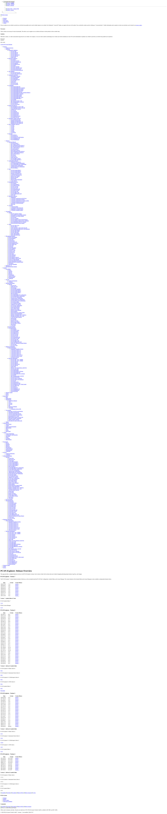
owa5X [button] (12, 127)
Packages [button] (10, 271)
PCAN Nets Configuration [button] (16, 305)
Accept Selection (8, 44)
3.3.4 (2, 738)
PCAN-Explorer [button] (11, 326)
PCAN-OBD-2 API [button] (15, 192)
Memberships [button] (8, 427)
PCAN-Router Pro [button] (15, 114)
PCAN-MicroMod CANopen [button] (17, 371)
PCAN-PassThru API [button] (15, 189)
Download (3, 690)
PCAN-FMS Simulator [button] (15, 289)
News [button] (7, 429)
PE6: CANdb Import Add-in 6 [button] (17, 152)
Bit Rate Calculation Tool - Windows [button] (18, 314)
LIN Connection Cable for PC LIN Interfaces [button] (20, 229)
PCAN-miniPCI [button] (11, 249)
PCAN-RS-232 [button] (11, 252)
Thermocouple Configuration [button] (17, 165)
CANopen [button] (10, 205)
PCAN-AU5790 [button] (14, 83)
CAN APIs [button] (10, 407)
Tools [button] (9, 169)
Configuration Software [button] (13, 160)
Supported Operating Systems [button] (17, 349)
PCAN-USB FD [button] (14, 52)
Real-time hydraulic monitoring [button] (14, 418)
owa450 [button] (12, 129)
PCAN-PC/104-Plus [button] (15, 66)
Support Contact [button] (9, 392)
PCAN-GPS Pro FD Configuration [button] (18, 300)
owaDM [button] (12, 131)
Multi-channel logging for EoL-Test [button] (15, 417)
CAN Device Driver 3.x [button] (16, 352)
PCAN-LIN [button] (13, 110)
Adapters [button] (10, 212)
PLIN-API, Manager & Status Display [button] (19, 343)
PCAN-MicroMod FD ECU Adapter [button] (18, 222)
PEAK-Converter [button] (14, 177)
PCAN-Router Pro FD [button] (15, 116)
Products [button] (5, 18)
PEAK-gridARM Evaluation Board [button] (15, 262)
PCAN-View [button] (13, 156)
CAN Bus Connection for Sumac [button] (18, 199)
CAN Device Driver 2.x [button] (16, 353)
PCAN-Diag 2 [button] (14, 134)
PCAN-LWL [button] (13, 80)
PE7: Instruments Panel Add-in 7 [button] (17, 145)
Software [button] (7, 140)
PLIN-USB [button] (13, 57)
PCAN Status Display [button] (15, 306)
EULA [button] (7, 394)
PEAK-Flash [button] (13, 178)
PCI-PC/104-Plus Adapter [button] (16, 213)
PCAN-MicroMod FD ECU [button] (17, 91)
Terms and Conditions (7, 801)
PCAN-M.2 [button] (13, 65)
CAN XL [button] (10, 404)
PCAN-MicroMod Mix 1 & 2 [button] (17, 97)
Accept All (3, 44)
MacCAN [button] (13, 204)
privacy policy (139, 25)
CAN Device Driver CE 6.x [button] (17, 354)
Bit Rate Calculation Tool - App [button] (17, 316)
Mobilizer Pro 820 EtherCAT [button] (17, 122)
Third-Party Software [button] (12, 196)
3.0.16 (2, 742)
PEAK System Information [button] (16, 179)
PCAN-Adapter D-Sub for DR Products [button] (19, 219)
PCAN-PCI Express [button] (15, 60)
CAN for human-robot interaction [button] (15, 414)
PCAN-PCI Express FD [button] (16, 62)
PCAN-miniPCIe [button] (14, 63)
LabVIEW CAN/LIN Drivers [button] (17, 203)
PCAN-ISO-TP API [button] (15, 190)
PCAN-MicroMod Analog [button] (16, 94)
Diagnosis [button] (10, 133)
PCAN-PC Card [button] (11, 250)
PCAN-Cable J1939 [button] (15, 231)
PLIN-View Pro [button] (14, 157)
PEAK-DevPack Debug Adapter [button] (17, 223)
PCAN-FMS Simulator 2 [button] (16, 159)
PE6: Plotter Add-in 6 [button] (15, 150)
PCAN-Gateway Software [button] (16, 378)
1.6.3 (2, 747)
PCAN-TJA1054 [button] (14, 84)
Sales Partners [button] (8, 439)
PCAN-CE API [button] (14, 345)
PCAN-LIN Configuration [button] (16, 297)
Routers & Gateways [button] (12, 105)
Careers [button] (7, 425)
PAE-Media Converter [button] (15, 76)
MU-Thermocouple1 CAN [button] (16, 100)
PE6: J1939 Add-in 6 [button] (15, 153)
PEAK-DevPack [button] (14, 391)
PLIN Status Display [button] (15, 307)
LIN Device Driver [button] (15, 357)
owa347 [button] (12, 125)
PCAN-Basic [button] (13, 183)
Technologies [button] (8, 399)
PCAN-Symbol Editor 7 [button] (16, 172)
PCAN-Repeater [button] (14, 78)
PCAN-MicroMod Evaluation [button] (17, 93)
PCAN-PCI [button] (13, 59)
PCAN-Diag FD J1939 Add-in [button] (17, 137)
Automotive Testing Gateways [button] (14, 118)
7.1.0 (2, 603)
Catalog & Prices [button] (11, 276)
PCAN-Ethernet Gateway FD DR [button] (18, 107)
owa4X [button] (12, 130)
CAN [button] (9, 401)
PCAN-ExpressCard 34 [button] (13, 243)
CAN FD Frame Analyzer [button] (16, 174)
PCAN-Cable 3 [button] (14, 226)
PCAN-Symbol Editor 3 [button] (16, 170)
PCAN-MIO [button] (13, 99)
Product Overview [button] (9, 47)
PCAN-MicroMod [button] (12, 247)
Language (12, 1)
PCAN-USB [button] (13, 51)
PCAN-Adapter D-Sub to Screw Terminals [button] (20, 220)
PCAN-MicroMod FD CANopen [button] (18, 373)
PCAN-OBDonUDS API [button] (16, 193)
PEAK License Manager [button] (16, 310)
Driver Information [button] (12, 347)
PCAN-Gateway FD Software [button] (17, 379)
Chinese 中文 (15, 8)
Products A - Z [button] (9, 265)
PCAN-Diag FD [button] (14, 136)
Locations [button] (8, 438)
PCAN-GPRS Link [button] (12, 244)
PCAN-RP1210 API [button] (15, 185)
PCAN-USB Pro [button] (11, 256)
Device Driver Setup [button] (15, 309)
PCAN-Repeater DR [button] (15, 79)
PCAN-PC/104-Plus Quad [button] (16, 67)
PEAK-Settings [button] (14, 311)
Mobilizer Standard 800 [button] (16, 120)
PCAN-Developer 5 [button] (15, 184)
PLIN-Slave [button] (10, 263)
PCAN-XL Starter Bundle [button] (13, 259)
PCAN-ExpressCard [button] (12, 242)
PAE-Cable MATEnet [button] (15, 234)
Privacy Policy (6, 800)
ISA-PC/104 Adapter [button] (12, 237)
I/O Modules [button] (11, 85)
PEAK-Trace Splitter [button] (15, 176)
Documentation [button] (11, 277)
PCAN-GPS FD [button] (14, 103)
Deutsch (12, 4)
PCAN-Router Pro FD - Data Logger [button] (18, 384)
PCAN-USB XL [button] (14, 53)
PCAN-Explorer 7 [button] (15, 143)
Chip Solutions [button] (11, 71)
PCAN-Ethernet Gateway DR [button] (17, 106)
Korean (12, 10)
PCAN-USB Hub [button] (12, 254)
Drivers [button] (9, 270)
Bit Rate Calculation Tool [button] (16, 173)
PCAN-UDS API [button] (14, 191)
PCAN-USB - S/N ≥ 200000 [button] (17, 359)
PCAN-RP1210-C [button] (15, 333)
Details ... (17, 584)
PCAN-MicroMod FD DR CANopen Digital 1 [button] (20, 92)
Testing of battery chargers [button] (13, 419)
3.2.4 (2, 751)
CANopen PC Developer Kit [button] (17, 207)
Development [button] (11, 274)
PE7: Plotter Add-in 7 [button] (15, 144)
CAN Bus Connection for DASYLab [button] (18, 198)
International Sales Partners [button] (11, 266)
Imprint (4, 799)
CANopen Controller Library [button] (17, 210)
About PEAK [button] (6, 21)
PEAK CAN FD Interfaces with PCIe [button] (19, 367)
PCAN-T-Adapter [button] (14, 218)
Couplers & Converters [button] (13, 74)
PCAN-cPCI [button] (11, 239)
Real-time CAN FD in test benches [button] (15, 411)
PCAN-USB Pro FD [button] (15, 54)
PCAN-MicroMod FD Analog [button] (17, 89)
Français (12, 5)
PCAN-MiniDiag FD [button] (15, 138)
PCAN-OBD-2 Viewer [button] (16, 158)
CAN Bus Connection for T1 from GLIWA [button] (20, 200)
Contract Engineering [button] (12, 280)
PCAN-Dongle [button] (11, 240)
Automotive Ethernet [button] (12, 400)
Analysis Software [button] (12, 142)
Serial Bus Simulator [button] (12, 264)
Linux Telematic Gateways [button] (13, 124)
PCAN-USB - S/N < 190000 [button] (17, 360)
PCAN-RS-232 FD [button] (15, 117)
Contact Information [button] (10, 433)
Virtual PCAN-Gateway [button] (16, 109)
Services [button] (7, 279)
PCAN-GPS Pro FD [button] (15, 104)
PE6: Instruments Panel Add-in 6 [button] (17, 151)
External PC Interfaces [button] (13, 50)
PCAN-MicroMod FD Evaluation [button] (18, 87)
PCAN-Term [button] (13, 217)
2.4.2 (2, 733)
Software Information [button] (10, 283)
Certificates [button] (10, 278)
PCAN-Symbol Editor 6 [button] (16, 171)
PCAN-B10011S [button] (11, 238)
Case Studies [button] (8, 410)
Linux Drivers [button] (14, 180)
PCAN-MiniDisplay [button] (15, 139)
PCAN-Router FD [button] (15, 112)
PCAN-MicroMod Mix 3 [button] (16, 98)
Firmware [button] (10, 273)
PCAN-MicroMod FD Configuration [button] (18, 164)
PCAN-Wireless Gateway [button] (13, 257)
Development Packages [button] (13, 182)
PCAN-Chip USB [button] (15, 369)
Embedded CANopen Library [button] (17, 209)
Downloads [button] (8, 269)
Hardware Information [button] (10, 346)
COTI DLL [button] (13, 325)
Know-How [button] (5, 20)
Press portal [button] (8, 431)
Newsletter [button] (8, 436)
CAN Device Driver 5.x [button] (16, 350)
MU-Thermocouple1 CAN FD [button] (17, 102)
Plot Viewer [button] (13, 154)
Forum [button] (7, 393)
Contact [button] (4, 23)
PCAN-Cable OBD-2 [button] (15, 230)
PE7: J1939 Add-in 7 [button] (15, 147)
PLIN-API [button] (13, 194)
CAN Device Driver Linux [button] (16, 356)
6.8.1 (2, 670)
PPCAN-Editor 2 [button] (14, 167)
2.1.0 (2, 607)
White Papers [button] (8, 398)
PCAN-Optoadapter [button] (15, 77)
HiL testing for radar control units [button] (15, 420)
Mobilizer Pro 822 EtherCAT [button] (17, 123)
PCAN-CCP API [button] (14, 186)
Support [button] (4, 19)
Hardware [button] (8, 49)
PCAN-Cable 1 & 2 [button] (15, 225)
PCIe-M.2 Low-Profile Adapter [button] (17, 216)
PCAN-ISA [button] (10, 246)
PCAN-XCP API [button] (14, 187)
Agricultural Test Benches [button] (13, 412)
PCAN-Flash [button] (13, 319)
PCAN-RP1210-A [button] (15, 332)
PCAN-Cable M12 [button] (15, 232)
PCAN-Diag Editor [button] (15, 302)
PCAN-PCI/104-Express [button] (16, 69)
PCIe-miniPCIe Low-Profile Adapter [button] (18, 214)
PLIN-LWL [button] (13, 82)
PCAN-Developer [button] (14, 331)
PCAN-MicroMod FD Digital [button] (17, 90)
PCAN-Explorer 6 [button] (15, 149)
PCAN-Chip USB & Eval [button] (16, 73)
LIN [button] (9, 405)
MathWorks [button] (13, 197)
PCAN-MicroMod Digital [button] (16, 96)
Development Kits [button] (12, 327)
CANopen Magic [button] (14, 206)
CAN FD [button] (10, 403)
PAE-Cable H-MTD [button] (15, 233)
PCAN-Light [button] (13, 344)
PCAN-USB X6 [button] (14, 56)
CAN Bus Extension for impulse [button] (17, 202)
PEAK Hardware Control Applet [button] (18, 312)
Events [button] (7, 430)
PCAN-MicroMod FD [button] (15, 86)
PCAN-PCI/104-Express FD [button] (17, 70)
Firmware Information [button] (12, 358)
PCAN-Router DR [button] (15, 113)
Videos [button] (7, 421)
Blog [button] (7, 397)
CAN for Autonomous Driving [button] (14, 413)
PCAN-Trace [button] (11, 253)
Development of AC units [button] (13, 416)
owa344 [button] (12, 126)
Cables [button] (9, 224)
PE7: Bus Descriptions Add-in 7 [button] (17, 146)
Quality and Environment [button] (11, 426)
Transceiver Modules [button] (12, 406)
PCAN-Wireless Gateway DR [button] (14, 258)
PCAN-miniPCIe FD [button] (15, 64)
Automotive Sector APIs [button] (16, 409)
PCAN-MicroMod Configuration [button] (18, 163)
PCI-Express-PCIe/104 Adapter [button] (14, 260)
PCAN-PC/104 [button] (11, 251)
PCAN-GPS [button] (11, 245)
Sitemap (4, 798)
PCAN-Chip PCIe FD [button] (15, 72)
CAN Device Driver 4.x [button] (16, 351)
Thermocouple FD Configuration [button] (18, 166)
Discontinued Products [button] (10, 236)
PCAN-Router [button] (14, 111)
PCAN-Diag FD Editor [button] (16, 303)
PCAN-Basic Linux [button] (15, 330)
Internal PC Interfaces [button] (12, 58)
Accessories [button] (13, 132)
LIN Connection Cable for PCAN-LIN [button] (19, 227)
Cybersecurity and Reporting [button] (12, 434)
